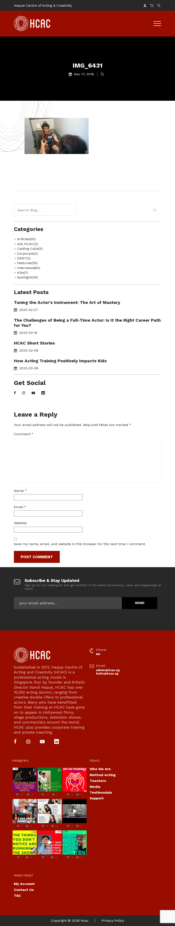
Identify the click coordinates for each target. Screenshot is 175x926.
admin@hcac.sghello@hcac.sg (108, 671)
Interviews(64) (28, 268)
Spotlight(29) (27, 277)
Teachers (98, 781)
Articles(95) (26, 239)
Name (20, 491)
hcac (85, 921)
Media (95, 787)
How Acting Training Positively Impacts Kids (60, 360)
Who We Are (100, 769)
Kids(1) (22, 273)
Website (20, 523)
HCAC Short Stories (34, 343)
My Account (24, 884)
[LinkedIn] (43, 393)
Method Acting (103, 775)
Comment (23, 434)
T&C (17, 895)
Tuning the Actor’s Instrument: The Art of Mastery (67, 302)
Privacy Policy (113, 921)
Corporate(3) (27, 253)
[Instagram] (23, 393)
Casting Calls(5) (30, 249)
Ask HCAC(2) (27, 244)
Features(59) (27, 263)
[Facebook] (15, 393)
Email (20, 507)
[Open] (25, 780)
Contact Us (24, 890)
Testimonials (101, 792)
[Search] (154, 210)
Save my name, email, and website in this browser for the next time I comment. (80, 544)
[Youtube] (33, 393)
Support (97, 798)
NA (98, 654)
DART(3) (24, 258)
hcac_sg (24, 769)
